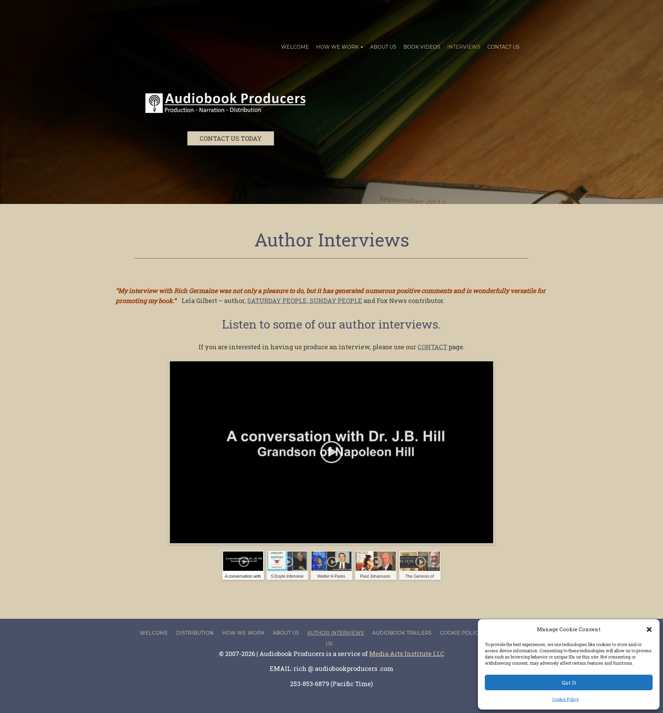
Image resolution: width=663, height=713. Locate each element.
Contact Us (503, 47)
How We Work (338, 47)
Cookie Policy (565, 699)
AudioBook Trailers (402, 633)
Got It (569, 682)
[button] (649, 629)
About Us (383, 47)
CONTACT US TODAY (231, 138)
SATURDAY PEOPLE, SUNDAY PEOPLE (304, 300)
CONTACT (432, 347)
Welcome (295, 47)
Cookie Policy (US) (466, 633)
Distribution (195, 633)
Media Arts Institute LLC (406, 653)
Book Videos (421, 47)
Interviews (463, 47)
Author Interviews (331, 239)
